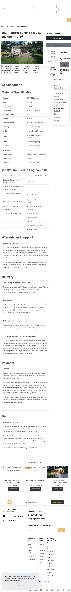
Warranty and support (59, 109)
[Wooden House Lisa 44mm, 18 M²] (35, 472)
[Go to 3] (26, 69)
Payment (57, 117)
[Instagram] (64, 70)
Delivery (57, 114)
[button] (13, 488)
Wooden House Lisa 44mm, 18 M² (35, 482)
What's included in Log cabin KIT (60, 103)
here (35, 448)
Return (56, 120)
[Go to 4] (36, 69)
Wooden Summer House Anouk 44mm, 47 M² (13, 482)
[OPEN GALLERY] (22, 52)
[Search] (69, 20)
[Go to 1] (6, 69)
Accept (20, 586)
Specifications (58, 93)
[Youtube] (61, 72)
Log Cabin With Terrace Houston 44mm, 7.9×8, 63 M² (57, 482)
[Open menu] (4, 8)
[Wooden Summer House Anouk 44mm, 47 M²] (13, 472)
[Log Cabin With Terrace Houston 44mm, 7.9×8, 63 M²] (57, 472)
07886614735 (10, 511)
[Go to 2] (16, 69)
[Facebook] (61, 70)
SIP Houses (10, 26)
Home (2, 26)
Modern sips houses (21, 26)
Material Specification (58, 97)
